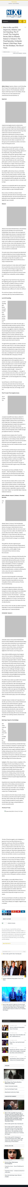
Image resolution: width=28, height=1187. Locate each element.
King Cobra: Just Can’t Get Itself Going (17, 1042)
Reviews (24, 53)
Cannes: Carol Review (13, 3)
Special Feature (9, 1145)
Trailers (7, 1065)
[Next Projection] (14, 13)
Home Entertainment (17, 53)
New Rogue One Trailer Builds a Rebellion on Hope (13, 1082)
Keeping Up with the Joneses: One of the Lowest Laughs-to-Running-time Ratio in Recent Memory (18, 1051)
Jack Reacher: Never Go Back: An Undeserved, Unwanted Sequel (18, 1059)
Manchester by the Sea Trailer (12, 1092)
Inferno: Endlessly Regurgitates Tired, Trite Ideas (17, 1028)
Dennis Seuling (6, 51)
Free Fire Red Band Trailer (11, 1089)
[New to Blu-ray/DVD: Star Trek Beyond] (14, 950)
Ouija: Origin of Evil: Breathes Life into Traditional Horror (17, 1035)
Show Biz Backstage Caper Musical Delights (13, 1175)
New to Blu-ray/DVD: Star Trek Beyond (12, 953)
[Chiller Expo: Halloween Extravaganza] (14, 1154)
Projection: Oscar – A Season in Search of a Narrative (14, 1171)
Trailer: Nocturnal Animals (11, 1086)
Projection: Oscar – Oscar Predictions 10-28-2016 (14, 1167)
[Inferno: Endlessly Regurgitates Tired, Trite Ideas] (14, 969)
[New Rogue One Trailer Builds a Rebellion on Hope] (14, 1074)
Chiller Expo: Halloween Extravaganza (11, 1163)
